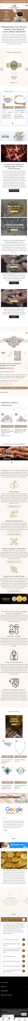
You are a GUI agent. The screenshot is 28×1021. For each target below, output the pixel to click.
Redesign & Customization (14, 561)
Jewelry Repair (14, 492)
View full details (3, 392)
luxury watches (21, 39)
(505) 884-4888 (7, 1)
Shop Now (14, 78)
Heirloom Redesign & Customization (14, 549)
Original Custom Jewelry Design (14, 576)
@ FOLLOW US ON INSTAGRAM (14, 444)
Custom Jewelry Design (14, 591)
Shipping (2, 371)
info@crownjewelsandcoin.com (18, 1)
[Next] (26, 69)
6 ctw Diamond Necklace (20, 759)
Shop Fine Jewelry (14, 190)
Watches (14, 77)
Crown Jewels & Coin (13, 1010)
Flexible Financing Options (14, 521)
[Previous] (1, 69)
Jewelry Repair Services (14, 506)
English (6, 1016)
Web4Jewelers (17, 1011)
